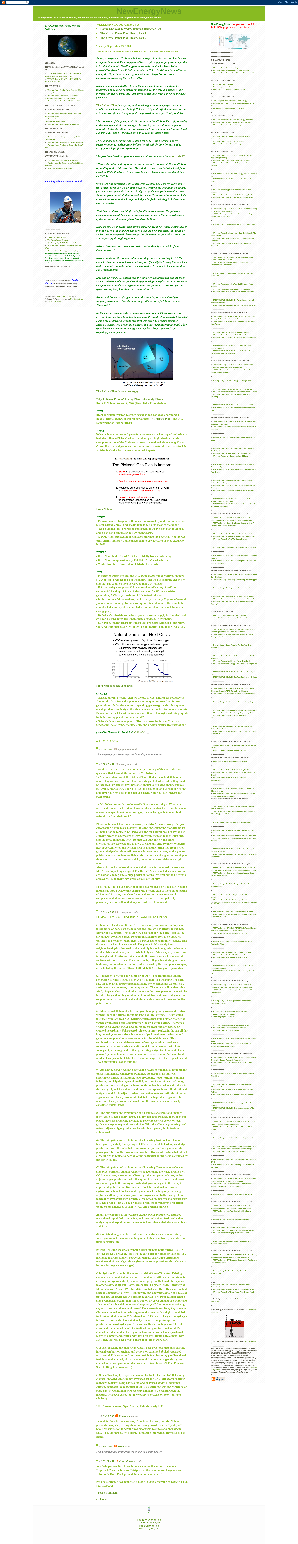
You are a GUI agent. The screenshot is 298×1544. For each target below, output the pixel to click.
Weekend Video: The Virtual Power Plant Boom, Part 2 (233, 1292)
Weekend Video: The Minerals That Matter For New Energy (235, 391)
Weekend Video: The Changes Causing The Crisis (65, 142)
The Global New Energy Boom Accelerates (62, 160)
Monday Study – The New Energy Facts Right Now (232, 381)
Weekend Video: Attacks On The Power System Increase (234, 547)
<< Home (101, 1499)
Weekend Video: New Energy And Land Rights (230, 456)
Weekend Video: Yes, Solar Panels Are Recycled (231, 289)
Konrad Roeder (128, 1461)
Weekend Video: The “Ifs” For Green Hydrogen (230, 539)
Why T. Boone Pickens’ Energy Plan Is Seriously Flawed (130, 399)
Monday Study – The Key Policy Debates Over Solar (233, 588)
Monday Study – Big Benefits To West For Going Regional (234, 702)
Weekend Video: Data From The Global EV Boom (231, 160)
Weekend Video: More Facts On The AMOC (63, 101)
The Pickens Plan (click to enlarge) (117, 391)
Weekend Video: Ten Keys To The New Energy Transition (234, 596)
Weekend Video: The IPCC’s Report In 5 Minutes (231, 332)
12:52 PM (108, 1416)
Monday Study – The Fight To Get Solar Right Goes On (233, 1138)
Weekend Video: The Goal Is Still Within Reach (230, 955)
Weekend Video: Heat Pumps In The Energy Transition (233, 291)
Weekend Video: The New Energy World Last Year (232, 952)
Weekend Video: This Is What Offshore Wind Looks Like (234, 73)
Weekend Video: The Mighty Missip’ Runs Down (231, 1233)
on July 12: (179, 156)
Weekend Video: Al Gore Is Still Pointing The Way (232, 770)
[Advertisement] (92, 1537)
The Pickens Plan (106, 105)
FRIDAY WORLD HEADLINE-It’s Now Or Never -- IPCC (233, 405)
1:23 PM (107, 749)
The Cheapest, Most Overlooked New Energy (230, 101)
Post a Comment (108, 1492)
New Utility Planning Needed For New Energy (230, 761)
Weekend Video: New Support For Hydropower (64, 250)
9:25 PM (107, 1446)
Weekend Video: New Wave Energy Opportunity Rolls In (234, 713)
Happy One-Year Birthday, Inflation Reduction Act (130, 29)
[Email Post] (147, 732)
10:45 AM (108, 1461)
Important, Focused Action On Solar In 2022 (229, 750)
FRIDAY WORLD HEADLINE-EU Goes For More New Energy (235, 305)
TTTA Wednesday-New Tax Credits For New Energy (232, 1211)
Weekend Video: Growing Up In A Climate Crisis (231, 335)
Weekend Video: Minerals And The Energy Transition (233, 120)
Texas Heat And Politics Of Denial (59, 168)
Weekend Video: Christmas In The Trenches (229, 1027)
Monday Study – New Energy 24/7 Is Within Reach (232, 822)
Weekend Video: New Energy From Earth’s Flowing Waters (235, 664)
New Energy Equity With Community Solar (63, 242)
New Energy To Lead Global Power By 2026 (229, 615)
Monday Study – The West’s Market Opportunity (231, 1219)
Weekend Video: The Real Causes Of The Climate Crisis (234, 534)
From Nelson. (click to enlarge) (114, 686)
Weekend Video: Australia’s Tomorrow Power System (233, 490)
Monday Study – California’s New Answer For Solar (232, 1194)
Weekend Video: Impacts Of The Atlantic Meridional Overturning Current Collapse (61, 96)
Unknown (124, 1416)
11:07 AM (108, 764)
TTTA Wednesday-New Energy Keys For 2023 (230, 933)
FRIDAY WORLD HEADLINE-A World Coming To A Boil (233, 911)
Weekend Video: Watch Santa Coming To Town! (231, 1025)
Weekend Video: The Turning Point (226, 1030)
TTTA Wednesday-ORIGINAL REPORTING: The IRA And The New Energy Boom (63, 74)
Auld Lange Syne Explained (223, 1017)
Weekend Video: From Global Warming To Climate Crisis (234, 337)
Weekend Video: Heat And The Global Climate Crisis (233, 197)
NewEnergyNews (149, 11)
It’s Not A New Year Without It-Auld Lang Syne (230, 1011)
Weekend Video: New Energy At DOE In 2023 (230, 957)
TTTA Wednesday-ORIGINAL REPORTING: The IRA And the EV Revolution (63, 80)
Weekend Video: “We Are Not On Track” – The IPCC (232, 389)
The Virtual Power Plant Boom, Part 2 (123, 38)
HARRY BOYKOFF (64, 296)
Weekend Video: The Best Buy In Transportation (231, 70)
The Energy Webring (149, 1519)
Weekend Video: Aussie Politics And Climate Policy (232, 453)
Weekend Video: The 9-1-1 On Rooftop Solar (63, 124)
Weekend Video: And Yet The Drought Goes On (230, 900)
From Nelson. (104, 509)
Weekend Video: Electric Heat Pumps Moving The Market (234, 835)
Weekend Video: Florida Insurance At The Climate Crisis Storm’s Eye (61, 120)
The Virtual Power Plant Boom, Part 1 (123, 33)
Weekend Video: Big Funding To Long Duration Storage (234, 1230)
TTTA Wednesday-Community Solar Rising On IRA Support (235, 580)
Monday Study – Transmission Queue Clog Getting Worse (235, 224)
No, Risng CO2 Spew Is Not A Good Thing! (229, 108)
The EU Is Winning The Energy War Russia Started (232, 618)
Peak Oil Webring (149, 1525)
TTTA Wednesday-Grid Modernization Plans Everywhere (234, 693)
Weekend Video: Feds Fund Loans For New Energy (232, 1149)
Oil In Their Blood (54, 301)
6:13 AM (139, 732)
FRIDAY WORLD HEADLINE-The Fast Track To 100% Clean (235, 677)
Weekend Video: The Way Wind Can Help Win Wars (232, 122)
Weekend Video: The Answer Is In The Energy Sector (233, 195)
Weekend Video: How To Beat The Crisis (228, 141)
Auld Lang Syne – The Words (224, 1014)
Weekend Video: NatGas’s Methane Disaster (230, 1151)
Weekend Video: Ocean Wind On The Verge (229, 1227)
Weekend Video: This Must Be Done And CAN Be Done (233, 1094)
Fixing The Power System (56, 237)
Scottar (121, 1446)
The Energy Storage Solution (57, 240)
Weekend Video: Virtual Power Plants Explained (231, 661)
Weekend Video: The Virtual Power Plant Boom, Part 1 (233, 1289)
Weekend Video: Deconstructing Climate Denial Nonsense (235, 710)
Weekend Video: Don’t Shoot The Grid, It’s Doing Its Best (234, 1146)
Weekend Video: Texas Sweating (225, 68)
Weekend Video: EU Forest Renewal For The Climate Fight (235, 599)
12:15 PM (108, 912)
